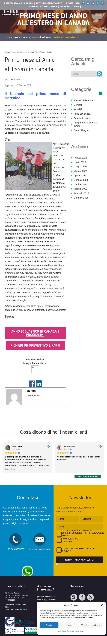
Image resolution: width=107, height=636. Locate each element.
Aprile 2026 (80, 175)
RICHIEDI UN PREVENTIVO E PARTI (35, 345)
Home (54, 6)
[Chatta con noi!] (27, 564)
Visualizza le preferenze (91, 625)
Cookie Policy (62, 631)
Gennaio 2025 (81, 197)
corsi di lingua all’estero (47, 600)
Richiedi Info (73, 3)
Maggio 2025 (80, 189)
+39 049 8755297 (15, 549)
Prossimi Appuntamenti (49, 3)
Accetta (49, 625)
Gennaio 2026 (81, 180)
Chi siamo (65, 6)
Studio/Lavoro (95, 533)
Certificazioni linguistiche (33, 45)
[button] (101, 605)
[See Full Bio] (41, 395)
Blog (76, 6)
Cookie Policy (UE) (38, 6)
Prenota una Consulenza (18, 3)
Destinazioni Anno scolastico (66, 37)
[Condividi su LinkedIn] (39, 383)
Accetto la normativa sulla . (78, 550)
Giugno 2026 (80, 166)
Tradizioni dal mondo (84, 100)
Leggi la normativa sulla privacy (16, 609)
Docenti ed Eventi (13, 45)
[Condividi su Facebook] (32, 383)
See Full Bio (33, 395)
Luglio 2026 (80, 162)
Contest (78, 105)
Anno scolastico (82, 113)
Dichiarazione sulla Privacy (75, 631)
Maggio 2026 (80, 171)
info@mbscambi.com (35, 363)
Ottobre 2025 (80, 184)
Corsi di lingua (81, 130)
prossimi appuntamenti (46, 596)
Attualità (78, 109)
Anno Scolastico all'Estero (69, 540)
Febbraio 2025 (81, 193)
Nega (69, 625)
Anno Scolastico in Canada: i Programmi (35, 333)
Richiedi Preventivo (55, 45)
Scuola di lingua (82, 118)
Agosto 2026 (80, 157)
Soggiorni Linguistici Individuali (71, 534)
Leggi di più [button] (10, 469)
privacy (65, 551)
